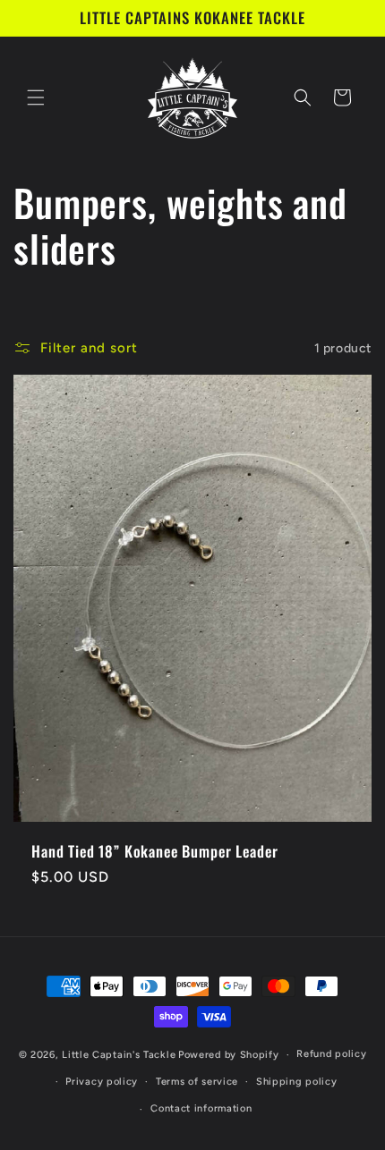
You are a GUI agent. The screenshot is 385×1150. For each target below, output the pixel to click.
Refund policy (331, 1054)
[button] (36, 97)
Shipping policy (297, 1081)
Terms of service (197, 1081)
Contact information (201, 1108)
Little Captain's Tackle (118, 1055)
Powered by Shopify (228, 1055)
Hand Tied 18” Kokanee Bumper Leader (154, 851)
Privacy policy (101, 1081)
